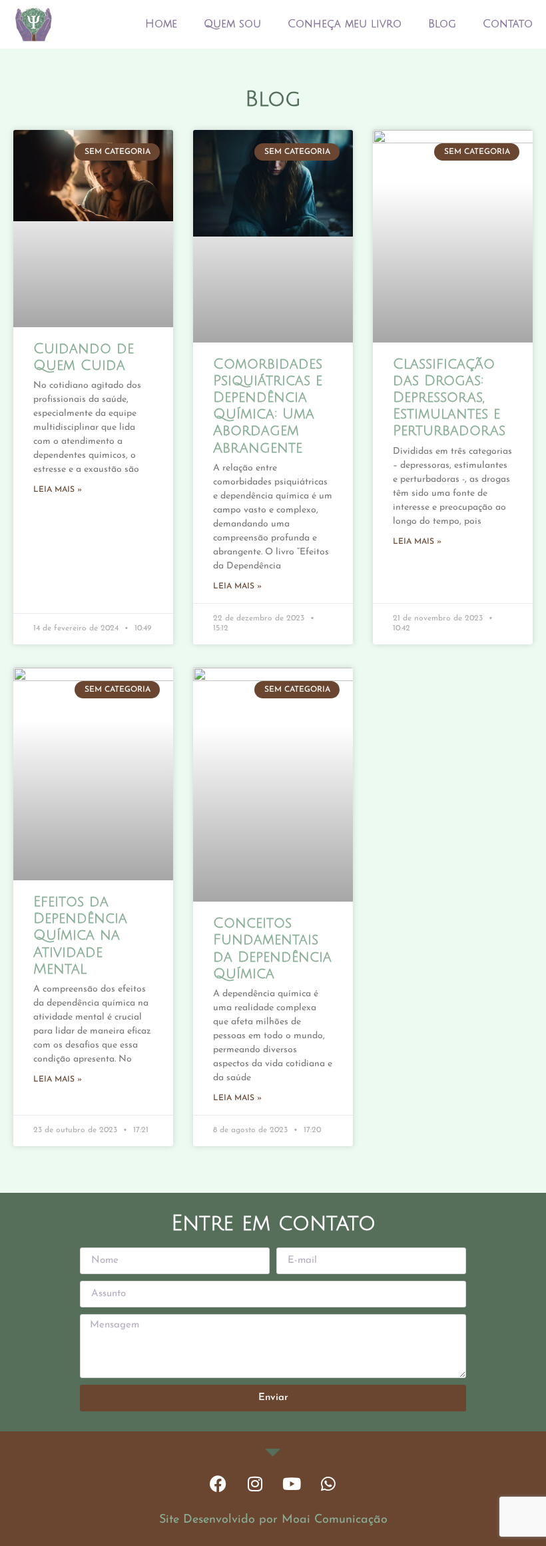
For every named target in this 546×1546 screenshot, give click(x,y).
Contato (508, 24)
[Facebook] (218, 1484)
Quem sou (232, 24)
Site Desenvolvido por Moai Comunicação (273, 1520)
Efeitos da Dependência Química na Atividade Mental (80, 935)
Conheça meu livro (345, 24)
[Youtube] (291, 1484)
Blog (442, 24)
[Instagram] (255, 1484)
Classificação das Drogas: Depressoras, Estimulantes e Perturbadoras (449, 398)
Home (161, 24)
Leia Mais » (57, 490)
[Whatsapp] (328, 1484)
